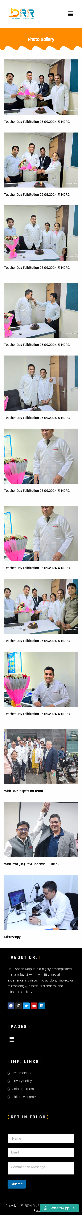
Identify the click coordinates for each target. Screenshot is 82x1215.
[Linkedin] (41, 1005)
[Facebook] (11, 1005)
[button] (70, 13)
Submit (16, 1184)
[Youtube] (34, 1005)
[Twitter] (26, 1005)
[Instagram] (18, 1005)
